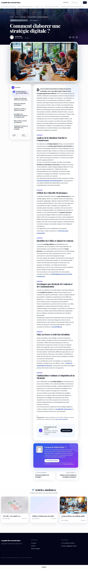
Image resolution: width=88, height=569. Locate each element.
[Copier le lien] (76, 37)
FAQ (42, 6)
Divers (37, 6)
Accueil (12, 17)
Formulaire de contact (68, 543)
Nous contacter (66, 430)
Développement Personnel (25, 6)
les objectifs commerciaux (64, 409)
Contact (66, 2)
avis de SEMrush (57, 327)
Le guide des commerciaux (11, 3)
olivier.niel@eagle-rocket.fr (70, 546)
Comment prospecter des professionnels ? (50, 180)
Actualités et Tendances (8, 6)
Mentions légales (35, 548)
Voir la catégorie (34, 20)
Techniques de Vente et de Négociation (72, 6)
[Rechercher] (85, 2)
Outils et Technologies (52, 6)
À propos (33, 543)
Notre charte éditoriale (61, 419)
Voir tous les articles (53, 460)
